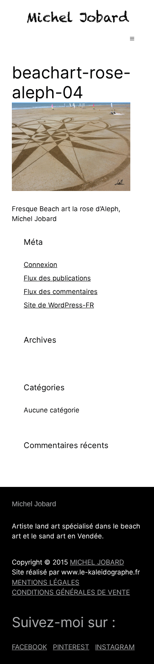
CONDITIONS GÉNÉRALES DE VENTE (71, 592)
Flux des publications (57, 278)
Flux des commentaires (61, 292)
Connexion (40, 265)
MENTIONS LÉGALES (45, 582)
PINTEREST (71, 647)
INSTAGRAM (115, 647)
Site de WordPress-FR (59, 305)
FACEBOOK (29, 647)
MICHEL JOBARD (97, 562)
